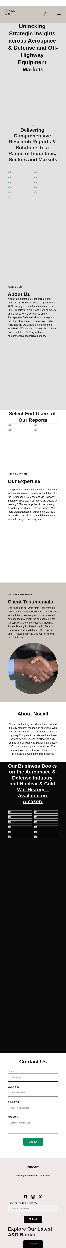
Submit (33, 1141)
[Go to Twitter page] (40, 1197)
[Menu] (59, 14)
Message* (13, 1117)
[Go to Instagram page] (34, 1197)
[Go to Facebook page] (27, 1197)
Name (11, 1071)
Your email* (14, 1102)
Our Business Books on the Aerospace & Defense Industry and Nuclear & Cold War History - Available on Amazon (33, 783)
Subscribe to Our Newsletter (23, 1203)
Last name (13, 1086)
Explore (33, 1244)
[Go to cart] (46, 14)
